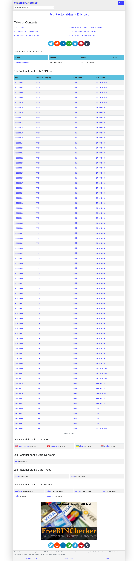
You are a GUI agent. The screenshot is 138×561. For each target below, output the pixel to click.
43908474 (19, 388)
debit (75, 83)
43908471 (19, 378)
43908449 (19, 293)
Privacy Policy (69, 558)
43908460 (19, 348)
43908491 (19, 423)
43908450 (19, 298)
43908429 (19, 193)
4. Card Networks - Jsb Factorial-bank (83, 31)
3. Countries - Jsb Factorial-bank (26, 31)
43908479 (19, 393)
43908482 (19, 403)
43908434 (19, 218)
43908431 (19, 203)
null (16, 496)
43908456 (19, 328)
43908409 (19, 98)
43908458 (19, 338)
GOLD (98, 408)
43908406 (19, 83)
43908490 (19, 418)
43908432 (19, 208)
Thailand (107, 446)
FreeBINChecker (25, 2)
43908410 (19, 103)
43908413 (19, 113)
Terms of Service (32, 558)
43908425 (19, 173)
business (78, 491)
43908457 (19, 333)
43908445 (19, 273)
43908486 (19, 408)
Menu (121, 3)
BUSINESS (100, 108)
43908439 (19, 243)
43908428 (19, 188)
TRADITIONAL (101, 83)
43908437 (19, 233)
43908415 (19, 123)
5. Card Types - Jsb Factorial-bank (27, 35)
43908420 (19, 148)
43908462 (19, 358)
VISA (38, 83)
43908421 (19, 153)
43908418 (19, 138)
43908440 (19, 248)
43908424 (19, 168)
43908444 (19, 268)
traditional (18, 491)
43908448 (19, 288)
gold (104, 491)
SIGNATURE (101, 393)
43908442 (19, 258)
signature (49, 496)
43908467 (19, 373)
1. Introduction (19, 28)
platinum (49, 491)
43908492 (19, 429)
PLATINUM (100, 383)
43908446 (19, 278)
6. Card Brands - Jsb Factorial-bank (82, 35)
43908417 (19, 133)
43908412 (19, 108)
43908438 (19, 238)
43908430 (19, 198)
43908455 (19, 323)
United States (24, 446)
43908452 (19, 308)
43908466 (19, 368)
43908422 (19, 158)
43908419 (19, 143)
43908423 (19, 163)
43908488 (19, 413)
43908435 (19, 223)
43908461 (19, 353)
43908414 (19, 118)
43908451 (19, 303)
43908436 (19, 228)
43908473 (19, 383)
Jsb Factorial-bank (22, 63)
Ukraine (82, 446)
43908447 (19, 283)
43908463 (19, 363)
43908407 (19, 88)
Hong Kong (55, 446)
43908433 (19, 213)
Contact (106, 558)
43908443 (19, 263)
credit (76, 383)
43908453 (19, 313)
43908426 (19, 178)
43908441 (19, 253)
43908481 (19, 398)
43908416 (19, 128)
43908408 (19, 93)
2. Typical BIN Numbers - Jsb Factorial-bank (85, 28)
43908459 (19, 343)
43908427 (19, 183)
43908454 (19, 318)
